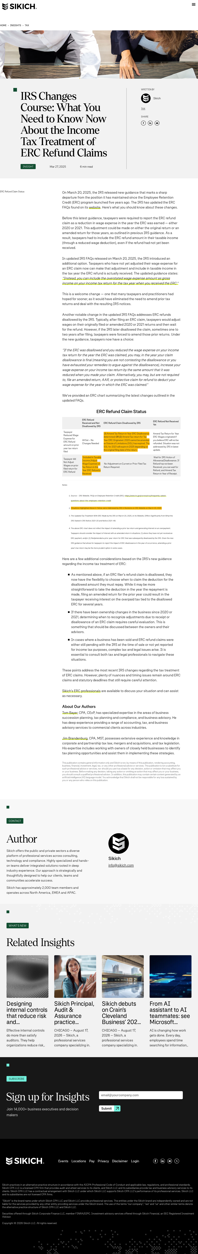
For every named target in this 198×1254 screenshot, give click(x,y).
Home (3, 25)
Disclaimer (120, 1161)
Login (135, 1161)
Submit (106, 1108)
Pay (92, 1161)
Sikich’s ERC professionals (81, 691)
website (94, 207)
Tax (27, 25)
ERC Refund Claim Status (12, 191)
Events (63, 1161)
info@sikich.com (121, 865)
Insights (15, 25)
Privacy (103, 1161)
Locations (78, 1161)
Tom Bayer (69, 713)
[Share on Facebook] (143, 123)
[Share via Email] (157, 123)
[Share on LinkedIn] (150, 123)
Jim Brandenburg (75, 738)
